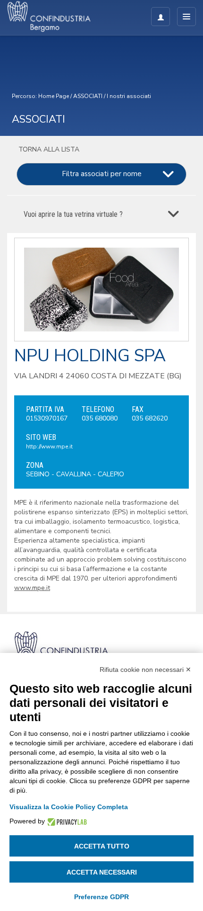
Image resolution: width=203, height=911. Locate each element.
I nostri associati (129, 96)
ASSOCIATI (87, 96)
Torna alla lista (48, 149)
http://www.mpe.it (49, 446)
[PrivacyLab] (66, 821)
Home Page (53, 96)
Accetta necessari (102, 872)
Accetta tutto (101, 846)
